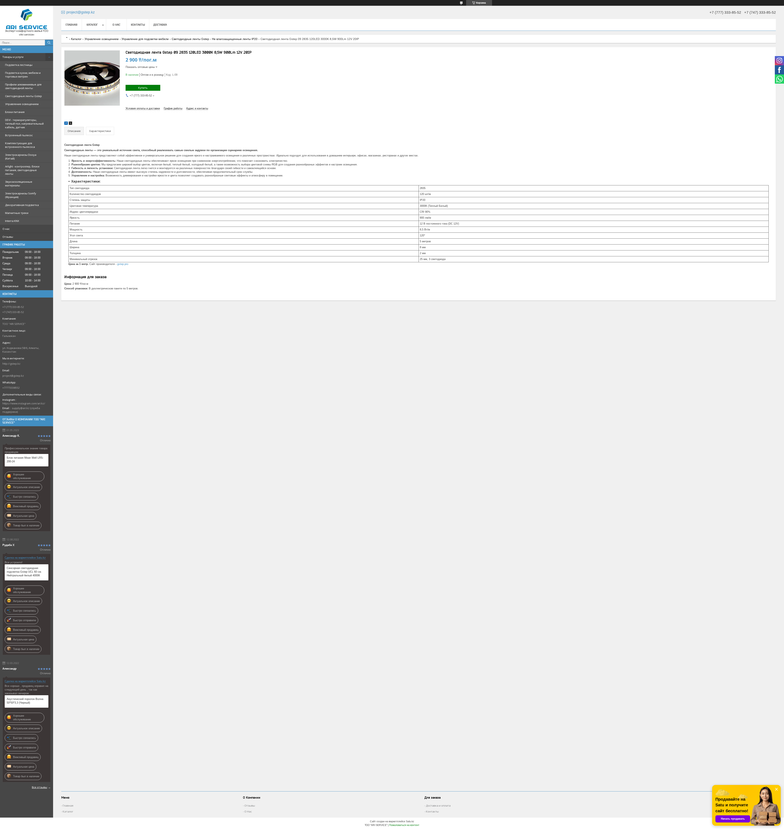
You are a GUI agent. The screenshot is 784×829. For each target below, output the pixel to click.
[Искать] (49, 43)
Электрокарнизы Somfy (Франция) (20, 195)
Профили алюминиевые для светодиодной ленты (23, 86)
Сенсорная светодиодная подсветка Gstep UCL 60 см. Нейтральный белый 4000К (24, 572)
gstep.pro (122, 264)
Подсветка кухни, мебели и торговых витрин (23, 74)
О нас (6, 229)
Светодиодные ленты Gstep (23, 96)
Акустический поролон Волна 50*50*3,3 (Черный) (25, 700)
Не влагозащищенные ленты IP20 (234, 39)
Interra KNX (12, 221)
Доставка (160, 24)
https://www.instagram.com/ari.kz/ (23, 403)
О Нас (248, 811)
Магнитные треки (16, 213)
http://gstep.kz (11, 363)
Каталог (92, 24)
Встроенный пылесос (19, 135)
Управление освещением (22, 104)
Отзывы (7, 237)
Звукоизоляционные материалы (18, 183)
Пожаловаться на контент (404, 825)
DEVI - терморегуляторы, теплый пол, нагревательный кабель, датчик (24, 123)
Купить (143, 88)
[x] (70, 123)
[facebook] (66, 123)
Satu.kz (410, 821)
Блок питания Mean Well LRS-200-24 (25, 459)
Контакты (138, 24)
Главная (71, 24)
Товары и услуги (12, 57)
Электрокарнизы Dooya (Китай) (20, 156)
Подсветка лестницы (18, 65)
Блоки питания (14, 112)
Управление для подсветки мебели (145, 39)
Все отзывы (39, 787)
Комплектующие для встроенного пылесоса (20, 145)
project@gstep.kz (13, 375)
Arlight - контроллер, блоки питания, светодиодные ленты (22, 170)
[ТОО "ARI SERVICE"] (26, 19)
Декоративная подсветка (22, 205)
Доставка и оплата (438, 805)
